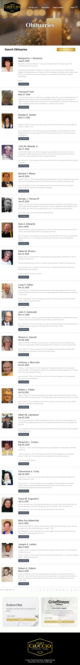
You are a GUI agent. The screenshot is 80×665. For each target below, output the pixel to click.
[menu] (77, 7)
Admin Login (48, 662)
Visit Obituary (24, 84)
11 (67, 589)
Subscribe (21, 619)
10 (63, 589)
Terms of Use (40, 662)
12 (71, 589)
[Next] (78, 589)
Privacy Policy (32, 662)
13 (75, 589)
